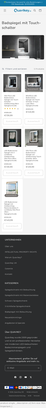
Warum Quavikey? (13, 257)
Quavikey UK (11, 263)
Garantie (9, 268)
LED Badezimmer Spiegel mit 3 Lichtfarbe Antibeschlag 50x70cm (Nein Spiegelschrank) (11, 156)
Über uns (9, 246)
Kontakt (8, 274)
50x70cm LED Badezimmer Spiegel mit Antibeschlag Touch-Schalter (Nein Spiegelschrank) (34, 156)
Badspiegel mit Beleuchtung (18, 312)
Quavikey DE (19, 392)
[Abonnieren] (38, 368)
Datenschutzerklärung (17, 396)
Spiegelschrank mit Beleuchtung (20, 290)
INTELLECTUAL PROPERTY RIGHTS (21, 252)
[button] (5, 10)
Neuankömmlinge (13, 317)
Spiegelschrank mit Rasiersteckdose (21, 295)
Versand (36, 396)
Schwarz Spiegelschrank (16, 301)
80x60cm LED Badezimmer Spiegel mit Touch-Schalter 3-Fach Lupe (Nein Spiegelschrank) (33, 101)
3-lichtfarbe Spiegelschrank (17, 306)
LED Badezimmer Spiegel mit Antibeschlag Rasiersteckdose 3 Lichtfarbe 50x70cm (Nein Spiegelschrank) (12, 208)
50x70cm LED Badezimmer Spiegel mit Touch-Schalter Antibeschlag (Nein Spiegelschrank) (11, 101)
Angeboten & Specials (15, 323)
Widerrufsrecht (32, 392)
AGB (29, 396)
